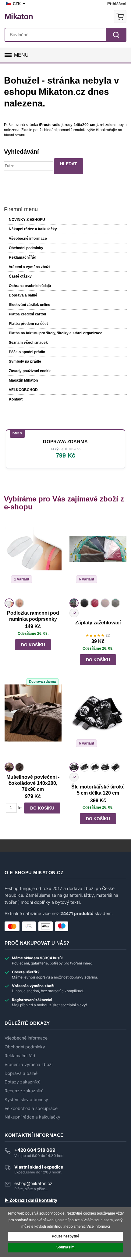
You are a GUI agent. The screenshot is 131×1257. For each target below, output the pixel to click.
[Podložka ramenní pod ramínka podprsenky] (33, 558)
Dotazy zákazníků (23, 1081)
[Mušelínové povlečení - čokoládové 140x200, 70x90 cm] (33, 722)
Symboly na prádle (25, 361)
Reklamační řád (22, 257)
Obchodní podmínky (26, 248)
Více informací (98, 1226)
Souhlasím (65, 1247)
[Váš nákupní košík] (120, 16)
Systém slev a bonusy (26, 1099)
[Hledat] (116, 35)
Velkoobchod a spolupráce (31, 1108)
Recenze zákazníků (24, 1090)
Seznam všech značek (28, 342)
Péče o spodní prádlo (27, 352)
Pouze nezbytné (65, 1236)
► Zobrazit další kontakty (31, 1200)
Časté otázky (20, 276)
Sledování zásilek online (29, 305)
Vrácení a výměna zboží (29, 267)
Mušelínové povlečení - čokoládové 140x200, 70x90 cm (32, 783)
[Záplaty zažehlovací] (97, 558)
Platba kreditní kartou (27, 314)
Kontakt (16, 399)
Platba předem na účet (28, 323)
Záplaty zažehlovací (98, 622)
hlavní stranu (14, 135)
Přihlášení (116, 4)
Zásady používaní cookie (30, 371)
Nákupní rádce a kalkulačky (32, 1117)
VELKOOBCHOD (23, 390)
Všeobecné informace (28, 238)
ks (20, 808)
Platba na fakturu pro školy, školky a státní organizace (55, 333)
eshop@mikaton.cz (33, 1183)
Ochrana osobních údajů (30, 286)
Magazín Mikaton (23, 380)
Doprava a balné (23, 295)
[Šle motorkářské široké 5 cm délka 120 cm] (97, 722)
